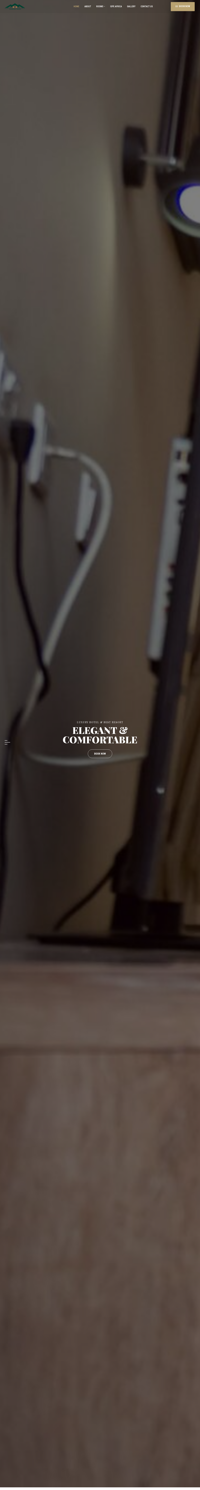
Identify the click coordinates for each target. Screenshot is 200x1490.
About (87, 6)
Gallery (131, 6)
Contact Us (146, 6)
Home (76, 6)
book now (100, 747)
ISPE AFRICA (116, 6)
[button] (7, 740)
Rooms (99, 6)
